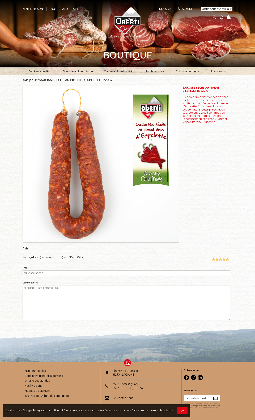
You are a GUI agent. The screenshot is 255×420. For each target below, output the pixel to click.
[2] (217, 259)
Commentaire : (30, 282)
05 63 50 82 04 (121, 388)
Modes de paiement (37, 390)
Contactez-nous (122, 398)
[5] (227, 259)
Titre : (25, 267)
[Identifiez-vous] (221, 17)
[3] (220, 259)
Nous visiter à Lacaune (176, 9)
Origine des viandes (37, 380)
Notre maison (33, 9)
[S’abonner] (215, 398)
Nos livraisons (33, 385)
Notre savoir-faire (65, 9)
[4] (224, 259)
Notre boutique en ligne (217, 9)
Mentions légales (35, 370)
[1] (213, 259)
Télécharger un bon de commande (47, 395)
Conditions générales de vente (44, 375)
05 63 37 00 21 (121, 384)
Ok (182, 410)
